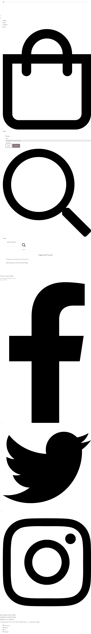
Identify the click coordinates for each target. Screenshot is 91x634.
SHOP (4, 22)
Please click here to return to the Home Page (17, 262)
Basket (9, 145)
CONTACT (5, 25)
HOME (4, 20)
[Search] (24, 244)
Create (37, 622)
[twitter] (47, 511)
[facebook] (47, 422)
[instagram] (47, 612)
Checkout (16, 145)
